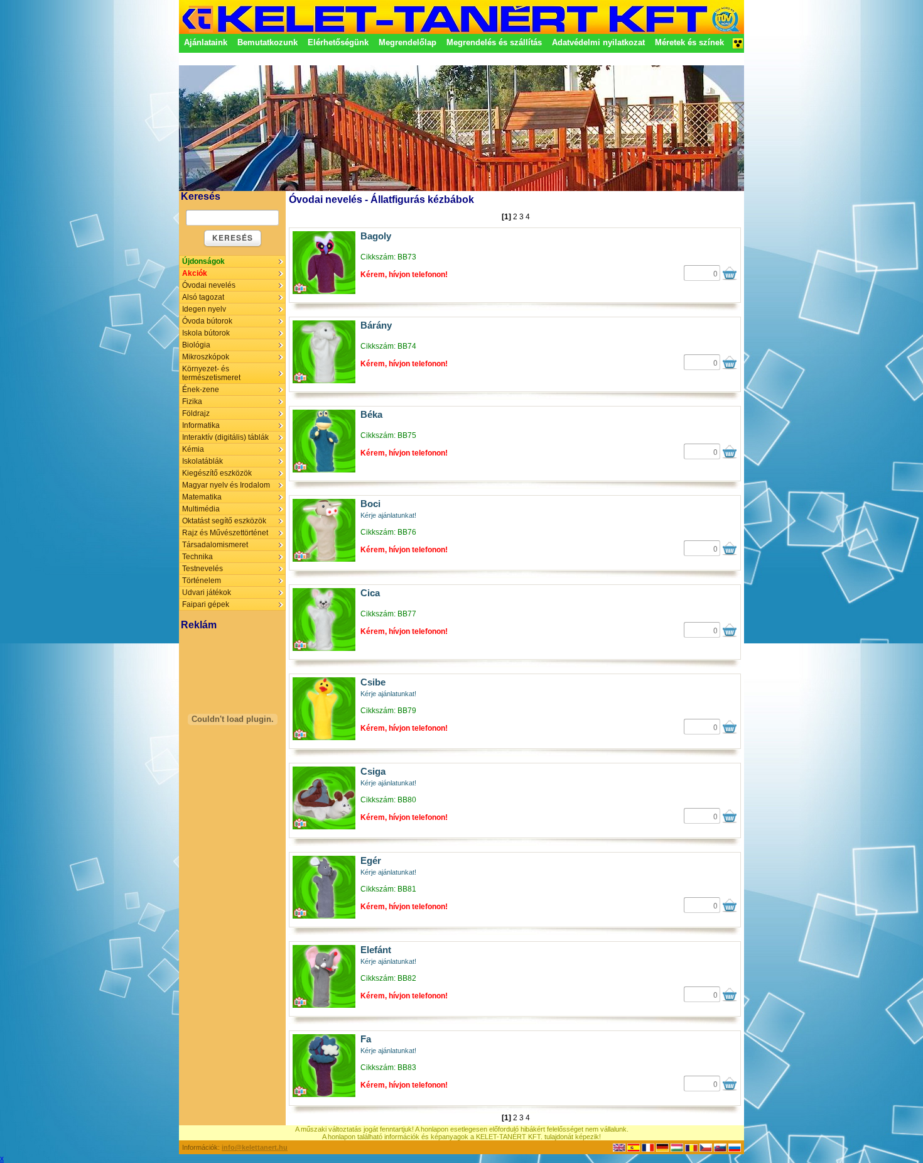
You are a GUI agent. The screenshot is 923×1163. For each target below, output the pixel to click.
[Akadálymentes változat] (737, 47)
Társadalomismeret (215, 544)
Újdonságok (203, 261)
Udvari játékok (206, 592)
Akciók (194, 273)
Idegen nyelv (204, 309)
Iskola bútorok (206, 333)
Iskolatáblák (202, 461)
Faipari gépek (205, 604)
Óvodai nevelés (208, 285)
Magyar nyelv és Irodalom (226, 485)
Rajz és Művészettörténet (225, 532)
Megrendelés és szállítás (494, 42)
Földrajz (196, 413)
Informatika (201, 425)
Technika (197, 556)
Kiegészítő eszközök (217, 473)
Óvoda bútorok (207, 321)
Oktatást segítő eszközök (224, 520)
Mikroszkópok (205, 356)
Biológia (196, 345)
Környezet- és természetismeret (211, 373)
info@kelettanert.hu (255, 1147)
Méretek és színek (689, 42)
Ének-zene (200, 389)
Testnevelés (202, 568)
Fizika (192, 401)
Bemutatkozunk (267, 42)
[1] (506, 216)
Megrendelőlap (407, 42)
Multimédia (201, 509)
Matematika (202, 497)
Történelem (201, 580)
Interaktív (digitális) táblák (225, 437)
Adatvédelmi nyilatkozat (598, 42)
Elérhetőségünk (338, 42)
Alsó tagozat (203, 297)
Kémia (193, 449)
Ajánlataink (205, 42)
